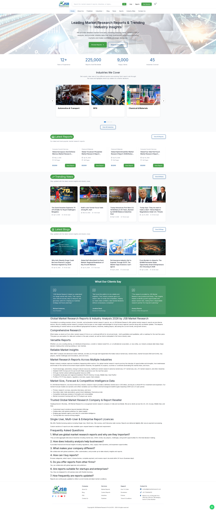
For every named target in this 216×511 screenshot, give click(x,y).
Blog (108, 11)
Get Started (146, 4)
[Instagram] (58, 496)
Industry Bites (130, 11)
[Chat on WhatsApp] (212, 507)
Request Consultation (117, 45)
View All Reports (159, 136)
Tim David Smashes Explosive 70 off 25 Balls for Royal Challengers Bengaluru (64, 210)
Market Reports (105, 489)
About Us (80, 11)
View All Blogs (159, 229)
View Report (70, 165)
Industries (99, 11)
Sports (121, 11)
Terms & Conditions (126, 498)
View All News (159, 176)
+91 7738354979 (147, 492)
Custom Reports (105, 492)
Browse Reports (96, 45)
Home (72, 11)
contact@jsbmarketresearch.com (151, 489)
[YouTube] (62, 496)
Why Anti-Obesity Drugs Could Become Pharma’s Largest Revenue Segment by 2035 (63, 262)
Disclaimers (124, 492)
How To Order (125, 489)
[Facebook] (52, 496)
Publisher (90, 11)
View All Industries (108, 127)
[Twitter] (55, 496)
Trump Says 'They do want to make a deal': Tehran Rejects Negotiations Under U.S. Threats (151, 210)
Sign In (137, 4)
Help (131, 4)
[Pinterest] (64, 496)
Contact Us (141, 11)
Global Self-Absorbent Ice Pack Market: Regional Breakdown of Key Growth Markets (92, 262)
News (114, 11)
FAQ (83, 495)
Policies (123, 495)
